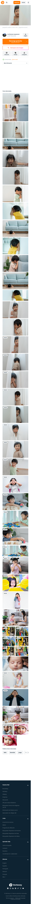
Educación (5, 840)
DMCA (4, 865)
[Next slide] (24, 792)
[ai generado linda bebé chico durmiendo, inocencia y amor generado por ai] (15, 692)
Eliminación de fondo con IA (10, 850)
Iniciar (23, 2)
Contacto (5, 890)
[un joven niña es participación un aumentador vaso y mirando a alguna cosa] (15, 564)
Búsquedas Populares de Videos (11, 878)
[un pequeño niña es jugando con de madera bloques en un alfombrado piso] (15, 743)
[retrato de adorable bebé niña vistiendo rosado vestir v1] (10, 780)
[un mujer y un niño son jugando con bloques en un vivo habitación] (15, 617)
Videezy (5, 834)
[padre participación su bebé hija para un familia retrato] (8, 758)
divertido (12, 792)
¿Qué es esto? (15, 59)
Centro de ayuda (7, 887)
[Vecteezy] (2, 2)
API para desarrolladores (9, 842)
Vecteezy (5, 831)
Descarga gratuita (15, 41)
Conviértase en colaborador (10, 896)
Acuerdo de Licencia (8, 862)
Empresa (5, 837)
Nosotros (5, 893)
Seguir (25, 36)
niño (5, 792)
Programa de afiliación (9, 868)
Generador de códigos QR (9, 853)
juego (20, 792)
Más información (8, 62)
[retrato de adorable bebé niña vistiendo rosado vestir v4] (10, 769)
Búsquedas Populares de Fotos (11, 875)
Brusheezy (5, 828)
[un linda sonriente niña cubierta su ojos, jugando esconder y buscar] (15, 599)
